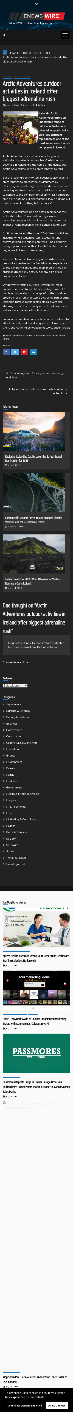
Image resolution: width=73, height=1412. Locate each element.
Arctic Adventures (14, 156)
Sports (10, 851)
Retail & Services (17, 832)
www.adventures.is (58, 327)
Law (9, 813)
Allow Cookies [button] (57, 1405)
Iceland (28, 335)
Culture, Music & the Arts (22, 742)
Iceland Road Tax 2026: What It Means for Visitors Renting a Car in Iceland (33, 581)
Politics (10, 825)
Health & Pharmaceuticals (22, 794)
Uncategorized (15, 864)
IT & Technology (16, 806)
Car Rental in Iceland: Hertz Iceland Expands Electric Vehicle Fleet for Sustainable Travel (33, 519)
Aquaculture (13, 704)
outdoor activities (42, 335)
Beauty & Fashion (17, 717)
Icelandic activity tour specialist (32, 177)
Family (10, 774)
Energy (10, 755)
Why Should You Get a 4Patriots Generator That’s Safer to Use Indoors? (35, 1379)
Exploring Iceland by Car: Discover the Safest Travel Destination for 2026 (33, 458)
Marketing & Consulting (21, 819)
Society (11, 838)
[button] (46, 1397)
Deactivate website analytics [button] (24, 1405)
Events (10, 768)
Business (12, 723)
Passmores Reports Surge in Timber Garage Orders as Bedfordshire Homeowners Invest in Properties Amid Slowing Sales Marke (36, 1087)
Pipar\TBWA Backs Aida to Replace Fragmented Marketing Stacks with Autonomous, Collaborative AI (34, 1021)
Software (12, 845)
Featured (7, 76)
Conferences (14, 730)
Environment (14, 762)
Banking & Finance (18, 710)
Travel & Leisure (22, 76)
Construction (14, 736)
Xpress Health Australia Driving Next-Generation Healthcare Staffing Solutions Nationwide (36, 958)
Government (14, 787)
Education (12, 749)
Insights (11, 800)
